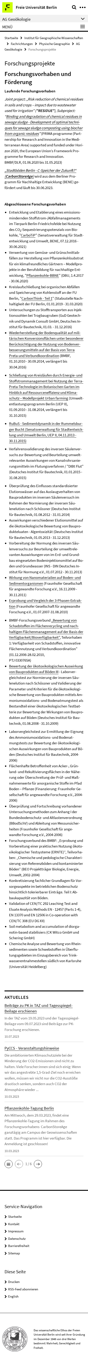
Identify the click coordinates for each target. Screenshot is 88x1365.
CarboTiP (28, 235)
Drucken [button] (14, 1282)
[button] (9, 1164)
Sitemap (14, 1253)
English (13, 1296)
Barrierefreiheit (18, 1246)
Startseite (11, 38)
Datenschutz (16, 1238)
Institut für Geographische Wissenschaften (53, 38)
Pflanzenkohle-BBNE (42, 275)
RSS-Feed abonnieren (23, 1289)
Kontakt (13, 1224)
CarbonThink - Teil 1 (36, 298)
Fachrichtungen (22, 44)
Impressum (15, 1231)
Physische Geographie (54, 44)
